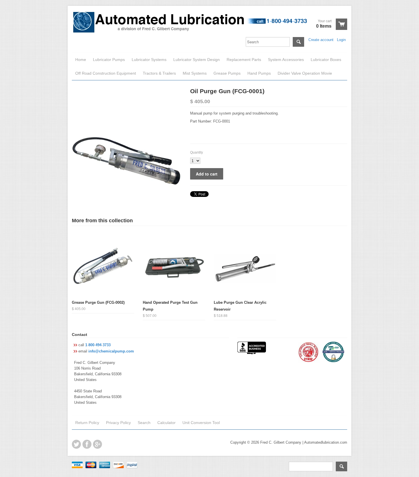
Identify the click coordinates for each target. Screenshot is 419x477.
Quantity (196, 152)
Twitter (76, 444)
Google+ (97, 444)
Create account (320, 40)
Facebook (86, 444)
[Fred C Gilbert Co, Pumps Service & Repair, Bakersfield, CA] (251, 348)
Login (341, 40)
